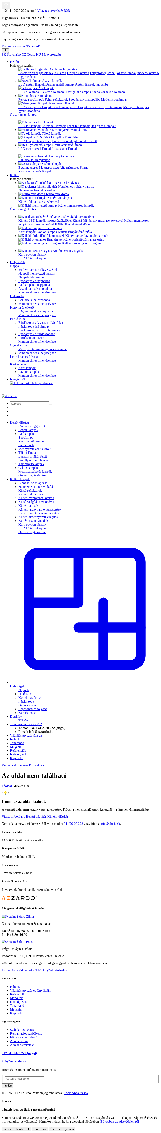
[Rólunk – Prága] (18, 942)
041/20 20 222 (73, 823)
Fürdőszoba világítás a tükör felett (74, 141)
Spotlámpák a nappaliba (84, 99)
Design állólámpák (78, 92)
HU (5, 50)
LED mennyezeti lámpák (35, 107)
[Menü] (4, 392)
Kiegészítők (18, 379)
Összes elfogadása (62, 1129)
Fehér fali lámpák (78, 126)
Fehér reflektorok (56, 99)
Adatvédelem (19, 1041)
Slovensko (11, 54)
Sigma (84, 167)
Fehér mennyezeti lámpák (105, 107)
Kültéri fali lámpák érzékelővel (38, 201)
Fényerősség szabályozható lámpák (113, 73)
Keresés (23, 765)
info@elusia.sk (110, 823)
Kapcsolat (19, 46)
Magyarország (48, 54)
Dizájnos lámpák (78, 73)
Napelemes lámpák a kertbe (36, 190)
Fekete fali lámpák (54, 126)
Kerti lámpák (27, 232)
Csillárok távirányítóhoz (34, 160)
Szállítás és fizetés (22, 1030)
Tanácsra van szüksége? (26, 724)
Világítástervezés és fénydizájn (30, 990)
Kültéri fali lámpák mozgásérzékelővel (98, 220)
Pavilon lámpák (46, 232)
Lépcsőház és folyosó (24, 356)
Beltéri (14, 61)
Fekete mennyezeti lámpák (70, 107)
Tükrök (38, 383)
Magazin (16, 1009)
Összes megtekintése (32, 475)
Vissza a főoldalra (14, 816)
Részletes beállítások (16, 1129)
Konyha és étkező (22, 307)
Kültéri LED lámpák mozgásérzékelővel (45, 220)
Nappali (15, 266)
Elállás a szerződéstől (24, 1037)
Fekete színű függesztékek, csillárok (42, 73)
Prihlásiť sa (36, 765)
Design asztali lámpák (59, 84)
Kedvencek (10, 765)
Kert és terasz (19, 364)
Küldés (7, 1085)
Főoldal (7, 786)
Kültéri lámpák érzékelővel (73, 224)
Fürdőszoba (18, 319)
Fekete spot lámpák (31, 99)
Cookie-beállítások (76, 1093)
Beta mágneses (28, 167)
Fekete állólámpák (53, 92)
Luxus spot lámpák (65, 148)
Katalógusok (18, 1002)
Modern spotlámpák (114, 99)
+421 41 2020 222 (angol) (19, 1053)
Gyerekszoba (18, 345)
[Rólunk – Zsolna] (18, 916)
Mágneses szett (49, 167)
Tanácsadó (33, 46)
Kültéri (14, 175)
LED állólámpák (29, 92)
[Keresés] (50, 404)
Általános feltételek (22, 1045)
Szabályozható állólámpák (109, 92)
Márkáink (16, 998)
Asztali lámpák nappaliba (91, 84)
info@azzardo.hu (14, 1061)
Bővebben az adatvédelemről (119, 1121)
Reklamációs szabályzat (26, 1033)
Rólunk (7, 46)
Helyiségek (17, 262)
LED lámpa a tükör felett (34, 141)
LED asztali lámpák (31, 84)
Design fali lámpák (103, 126)
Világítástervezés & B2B (53, 10)
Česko (28, 54)
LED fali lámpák (29, 126)
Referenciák (18, 994)
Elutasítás (40, 1129)
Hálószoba (17, 296)
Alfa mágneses (69, 167)
